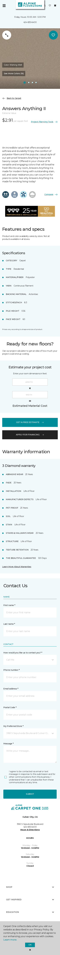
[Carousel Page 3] (32, 82)
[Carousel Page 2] (28, 82)
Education (12, 912)
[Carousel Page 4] (36, 82)
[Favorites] (49, 6)
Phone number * (11, 670)
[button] (44, 6)
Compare (48, 194)
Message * (8, 744)
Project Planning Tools (42, 121)
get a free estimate (27, 422)
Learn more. (10, 939)
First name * (9, 605)
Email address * (10, 689)
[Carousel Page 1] (24, 82)
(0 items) (55, 5)
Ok (29, 944)
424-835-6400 (30, 22)
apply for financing (28, 434)
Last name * (9, 624)
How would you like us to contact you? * (22, 653)
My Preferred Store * (13, 726)
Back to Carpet (14, 98)
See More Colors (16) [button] (14, 73)
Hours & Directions (30, 829)
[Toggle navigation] (4, 5)
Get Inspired (13, 899)
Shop (9, 887)
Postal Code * (9, 707)
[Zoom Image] (6, 35)
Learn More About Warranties (16, 566)
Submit (30, 794)
